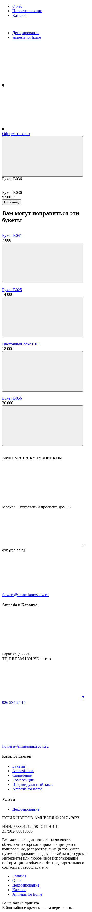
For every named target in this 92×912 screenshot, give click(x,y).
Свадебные (22, 775)
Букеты (18, 766)
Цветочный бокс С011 (21, 344)
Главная (19, 876)
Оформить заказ (16, 133)
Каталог (19, 15)
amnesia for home (26, 37)
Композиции (23, 780)
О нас (17, 6)
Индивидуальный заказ (32, 784)
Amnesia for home (27, 789)
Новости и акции (27, 11)
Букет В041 (12, 235)
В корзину (11, 202)
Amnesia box (23, 771)
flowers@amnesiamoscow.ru (25, 595)
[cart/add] (42, 263)
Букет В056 (12, 398)
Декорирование (25, 33)
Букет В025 (12, 290)
